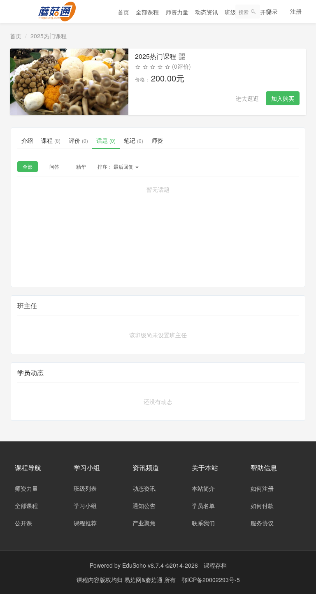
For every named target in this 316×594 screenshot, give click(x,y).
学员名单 (203, 505)
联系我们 (203, 523)
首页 (123, 12)
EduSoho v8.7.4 (143, 565)
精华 (81, 166)
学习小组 (85, 505)
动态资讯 (206, 12)
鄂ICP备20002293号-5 (210, 579)
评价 (78, 140)
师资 (157, 140)
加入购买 (282, 98)
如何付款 (262, 505)
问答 (54, 166)
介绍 (27, 140)
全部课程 (147, 12)
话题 (106, 140)
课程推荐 (85, 523)
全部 (28, 166)
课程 (50, 140)
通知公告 (144, 505)
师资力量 (176, 12)
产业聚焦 (144, 523)
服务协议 (262, 523)
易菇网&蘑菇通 (144, 579)
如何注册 (262, 488)
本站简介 (203, 488)
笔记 (133, 140)
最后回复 (116, 166)
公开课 (23, 523)
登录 (272, 11)
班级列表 (85, 488)
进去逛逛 (247, 98)
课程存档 (215, 565)
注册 (296, 11)
